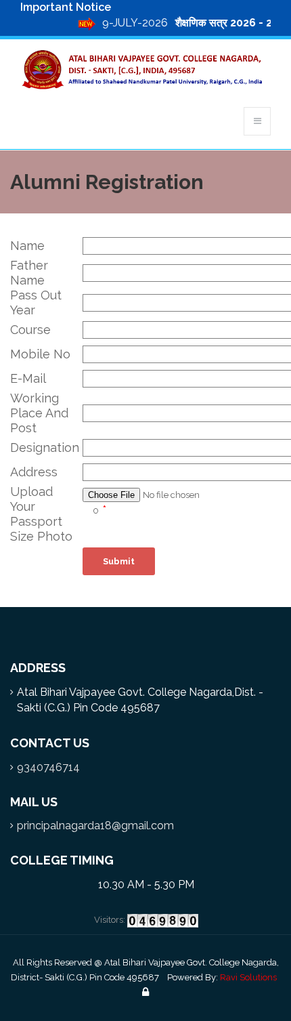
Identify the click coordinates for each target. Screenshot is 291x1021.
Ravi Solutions (248, 977)
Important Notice (65, 7)
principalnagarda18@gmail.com (95, 825)
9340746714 (48, 767)
